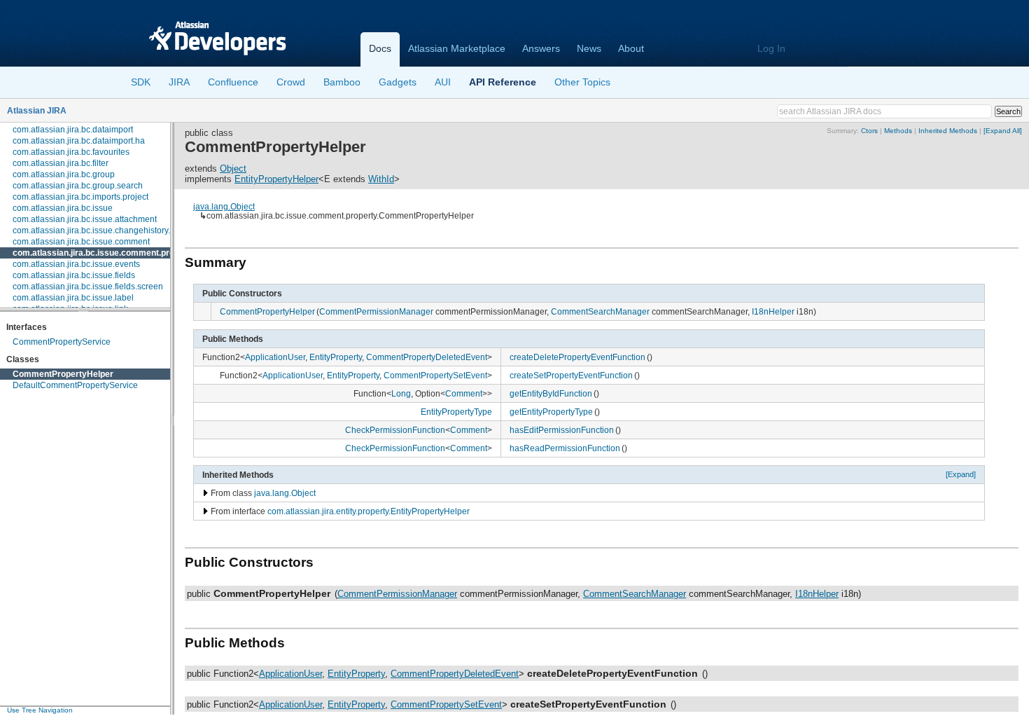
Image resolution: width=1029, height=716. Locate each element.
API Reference (502, 82)
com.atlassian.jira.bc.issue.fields (74, 275)
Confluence (233, 82)
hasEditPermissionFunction (562, 429)
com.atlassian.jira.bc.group (64, 174)
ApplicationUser (275, 357)
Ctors (869, 131)
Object (233, 168)
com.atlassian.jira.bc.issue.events (76, 264)
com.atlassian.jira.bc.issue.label (73, 298)
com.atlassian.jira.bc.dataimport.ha (79, 141)
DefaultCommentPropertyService (75, 385)
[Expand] (961, 474)
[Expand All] (1002, 131)
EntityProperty (335, 357)
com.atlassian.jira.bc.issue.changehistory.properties (111, 230)
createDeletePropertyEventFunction (577, 357)
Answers (541, 48)
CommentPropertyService (62, 342)
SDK (140, 82)
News (589, 48)
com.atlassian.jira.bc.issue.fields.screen (88, 286)
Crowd (290, 82)
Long (401, 393)
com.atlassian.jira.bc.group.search (78, 186)
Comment (463, 393)
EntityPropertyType (456, 411)
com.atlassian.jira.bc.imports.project (80, 197)
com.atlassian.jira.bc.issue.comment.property (104, 253)
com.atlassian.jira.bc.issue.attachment (85, 219)
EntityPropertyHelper (276, 179)
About (631, 48)
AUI (443, 82)
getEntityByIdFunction (551, 393)
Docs (380, 48)
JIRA (179, 82)
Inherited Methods (947, 131)
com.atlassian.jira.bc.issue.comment (81, 242)
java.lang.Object (224, 206)
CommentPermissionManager (376, 311)
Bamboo (341, 82)
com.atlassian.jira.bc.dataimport (73, 130)
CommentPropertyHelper (63, 374)
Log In (771, 48)
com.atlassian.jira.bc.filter (60, 163)
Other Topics (582, 82)
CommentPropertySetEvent (435, 375)
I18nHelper (773, 311)
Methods (898, 131)
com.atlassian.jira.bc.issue (63, 208)
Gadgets (397, 82)
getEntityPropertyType (551, 411)
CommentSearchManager (600, 311)
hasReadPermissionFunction (565, 448)
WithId (381, 179)
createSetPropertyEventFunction (571, 375)
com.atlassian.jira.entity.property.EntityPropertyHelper (368, 511)
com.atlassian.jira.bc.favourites (71, 152)
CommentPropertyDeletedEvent (426, 357)
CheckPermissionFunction (395, 429)
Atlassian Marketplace (456, 48)
